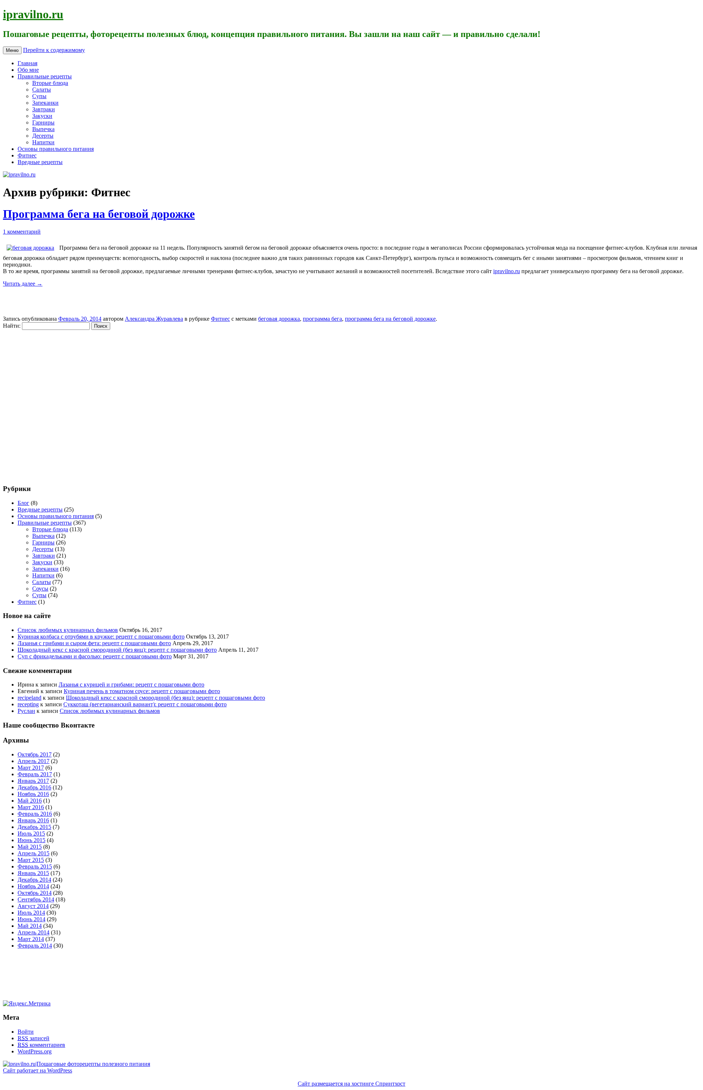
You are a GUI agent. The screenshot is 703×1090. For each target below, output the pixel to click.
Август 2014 (33, 906)
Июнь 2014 (31, 919)
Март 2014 (31, 939)
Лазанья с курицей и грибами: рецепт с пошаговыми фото (131, 684)
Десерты (42, 136)
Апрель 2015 (33, 853)
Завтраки (43, 109)
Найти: (12, 326)
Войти (26, 1031)
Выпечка (43, 129)
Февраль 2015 (35, 866)
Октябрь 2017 (35, 754)
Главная (27, 63)
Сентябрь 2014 (36, 899)
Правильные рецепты (45, 76)
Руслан (26, 711)
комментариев (41, 1045)
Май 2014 (30, 926)
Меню (12, 50)
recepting (28, 704)
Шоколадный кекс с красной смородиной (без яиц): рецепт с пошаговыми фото (117, 650)
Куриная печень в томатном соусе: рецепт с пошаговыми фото (142, 691)
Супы (39, 96)
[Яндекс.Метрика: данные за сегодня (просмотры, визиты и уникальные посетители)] (27, 1003)
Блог (23, 503)
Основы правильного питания (56, 149)
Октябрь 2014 (35, 893)
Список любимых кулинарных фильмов (68, 630)
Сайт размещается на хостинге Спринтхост (351, 1083)
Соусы (40, 588)
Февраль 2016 (35, 814)
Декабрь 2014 (34, 880)
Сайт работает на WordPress (37, 1070)
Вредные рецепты (40, 162)
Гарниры (43, 122)
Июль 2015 (31, 833)
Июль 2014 (31, 912)
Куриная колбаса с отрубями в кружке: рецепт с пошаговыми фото (101, 636)
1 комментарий (22, 231)
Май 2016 (30, 800)
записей (33, 1038)
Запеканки (45, 103)
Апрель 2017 (33, 761)
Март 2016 (31, 807)
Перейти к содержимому (54, 50)
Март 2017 (31, 768)
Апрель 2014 (33, 932)
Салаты (41, 89)
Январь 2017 (33, 781)
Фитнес (27, 155)
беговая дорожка (279, 319)
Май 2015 (30, 847)
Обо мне (28, 70)
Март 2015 (31, 860)
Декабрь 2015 (34, 827)
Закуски (42, 116)
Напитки (43, 142)
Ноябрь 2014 (33, 886)
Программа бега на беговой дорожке (99, 213)
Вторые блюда (50, 83)
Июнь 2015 (31, 840)
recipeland (29, 698)
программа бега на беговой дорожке (390, 319)
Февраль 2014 (35, 945)
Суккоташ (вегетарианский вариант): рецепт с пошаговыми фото (145, 704)
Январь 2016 (33, 820)
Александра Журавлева (154, 319)
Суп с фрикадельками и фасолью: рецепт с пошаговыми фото (95, 656)
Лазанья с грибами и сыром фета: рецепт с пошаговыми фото (94, 643)
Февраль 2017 (35, 774)
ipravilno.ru (33, 14)
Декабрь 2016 (34, 787)
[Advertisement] (47, 403)
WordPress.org (35, 1051)
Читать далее (22, 283)
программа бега (322, 319)
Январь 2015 (33, 873)
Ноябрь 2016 (33, 794)
